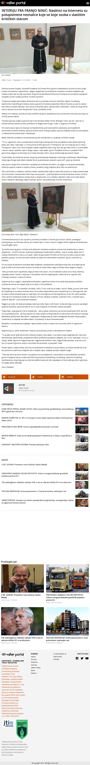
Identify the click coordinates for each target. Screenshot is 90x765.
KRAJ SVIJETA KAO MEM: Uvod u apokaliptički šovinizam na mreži (30, 426)
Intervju (34, 665)
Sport (33, 670)
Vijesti (33, 656)
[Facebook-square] (77, 658)
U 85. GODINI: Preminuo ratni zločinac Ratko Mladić (24, 464)
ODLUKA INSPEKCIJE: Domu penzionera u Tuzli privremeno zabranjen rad (34, 491)
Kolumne (34, 662)
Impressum (57, 656)
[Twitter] (82, 658)
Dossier (34, 659)
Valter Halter (36, 667)
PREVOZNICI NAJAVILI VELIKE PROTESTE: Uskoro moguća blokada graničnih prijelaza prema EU (65, 597)
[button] (16, 376)
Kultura (33, 673)
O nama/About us (59, 654)
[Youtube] (87, 658)
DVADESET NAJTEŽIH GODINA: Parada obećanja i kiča (25, 444)
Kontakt (56, 659)
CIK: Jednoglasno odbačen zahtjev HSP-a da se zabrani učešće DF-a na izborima (36, 482)
